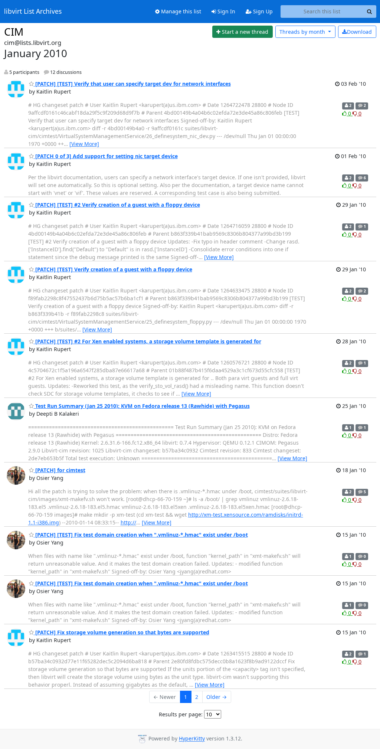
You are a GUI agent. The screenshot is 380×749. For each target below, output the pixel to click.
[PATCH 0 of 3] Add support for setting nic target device (106, 156)
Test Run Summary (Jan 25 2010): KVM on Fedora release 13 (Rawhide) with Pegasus (142, 405)
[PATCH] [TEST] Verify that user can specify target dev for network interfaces (132, 83)
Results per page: (181, 714)
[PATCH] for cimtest (59, 470)
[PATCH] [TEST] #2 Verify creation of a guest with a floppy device (117, 204)
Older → (216, 696)
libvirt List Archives (33, 11)
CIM (13, 31)
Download (359, 31)
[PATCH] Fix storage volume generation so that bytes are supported (121, 632)
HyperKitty (192, 738)
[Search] (369, 11)
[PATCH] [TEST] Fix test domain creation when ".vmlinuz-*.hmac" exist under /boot (141, 534)
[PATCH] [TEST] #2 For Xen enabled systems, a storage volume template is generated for (147, 341)
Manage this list (180, 11)
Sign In (225, 11)
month (303, 31)
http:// (128, 522)
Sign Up (262, 11)
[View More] (84, 143)
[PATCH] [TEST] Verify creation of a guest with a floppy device (113, 269)
